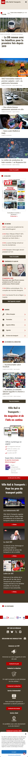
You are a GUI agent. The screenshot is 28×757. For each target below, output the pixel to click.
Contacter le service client (14, 731)
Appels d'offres (10, 325)
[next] (26, 617)
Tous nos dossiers (14, 401)
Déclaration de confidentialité (14, 755)
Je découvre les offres (14, 478)
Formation (9, 319)
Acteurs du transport (12, 335)
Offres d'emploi (10, 314)
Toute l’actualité (14, 170)
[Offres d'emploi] (25, 314)
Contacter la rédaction (14, 686)
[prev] (1, 617)
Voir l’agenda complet (14, 301)
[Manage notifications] (24, 753)
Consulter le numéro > (14, 213)
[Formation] (25, 320)
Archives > (14, 214)
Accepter (14, 752)
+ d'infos (14, 524)
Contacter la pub (14, 664)
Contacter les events (14, 708)
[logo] (14, 618)
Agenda (8, 330)
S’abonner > (14, 216)
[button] (25, 734)
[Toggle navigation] (26, 2)
